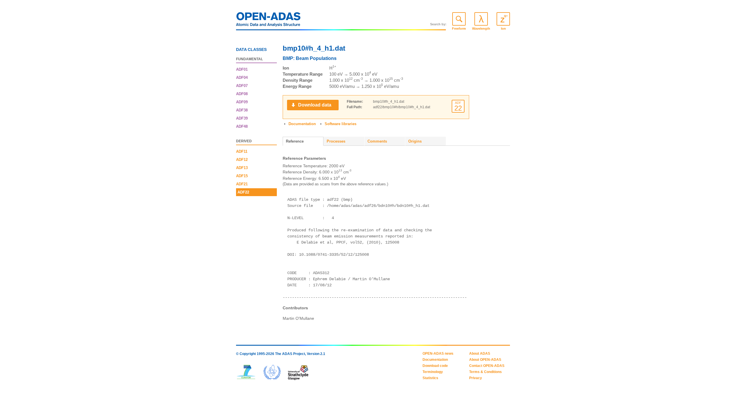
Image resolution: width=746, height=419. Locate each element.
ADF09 (242, 102)
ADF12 (242, 159)
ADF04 (242, 77)
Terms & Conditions (485, 372)
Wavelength (481, 28)
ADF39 (242, 118)
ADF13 (242, 168)
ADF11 (241, 151)
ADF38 (242, 110)
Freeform (459, 28)
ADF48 (242, 126)
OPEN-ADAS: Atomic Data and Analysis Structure (268, 21)
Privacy (475, 378)
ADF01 (242, 69)
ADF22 (243, 192)
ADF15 (242, 176)
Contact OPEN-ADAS (486, 366)
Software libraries (340, 124)
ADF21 (242, 184)
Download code (435, 366)
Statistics (430, 378)
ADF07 (242, 86)
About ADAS (479, 353)
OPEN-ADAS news (438, 353)
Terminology (433, 372)
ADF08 (242, 94)
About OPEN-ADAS (485, 360)
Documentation (302, 124)
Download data (314, 104)
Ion (503, 28)
